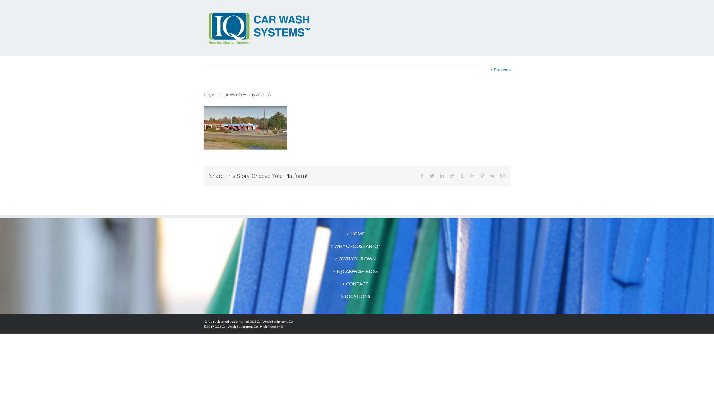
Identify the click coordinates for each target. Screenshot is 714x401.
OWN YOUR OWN (357, 258)
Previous (502, 69)
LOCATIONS (357, 296)
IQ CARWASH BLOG (357, 271)
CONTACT (357, 283)
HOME (357, 233)
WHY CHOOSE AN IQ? (357, 246)
